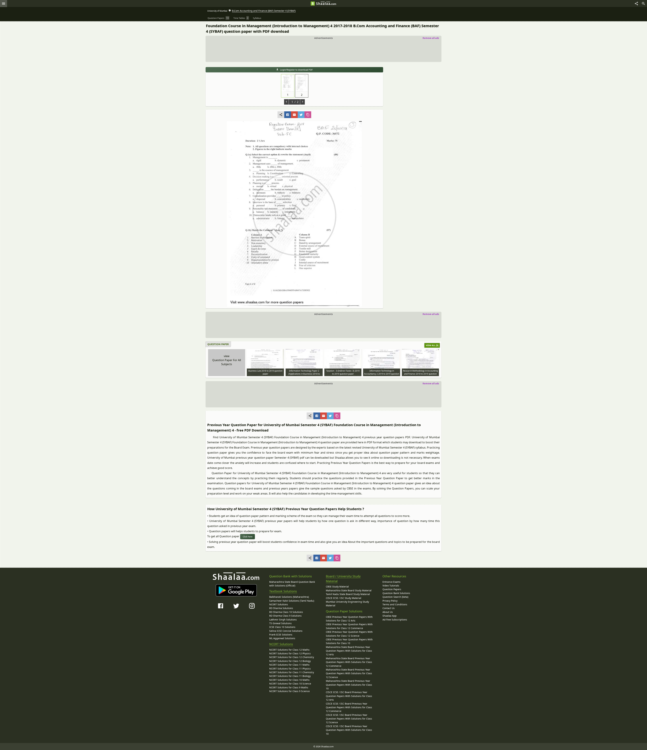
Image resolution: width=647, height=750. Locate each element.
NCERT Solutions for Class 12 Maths (289, 649)
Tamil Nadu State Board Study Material (348, 594)
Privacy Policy (389, 600)
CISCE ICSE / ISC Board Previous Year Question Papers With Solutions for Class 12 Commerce (349, 707)
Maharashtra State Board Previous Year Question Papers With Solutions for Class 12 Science (349, 673)
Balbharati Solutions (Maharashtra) (289, 596)
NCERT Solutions (278, 604)
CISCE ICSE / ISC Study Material (343, 598)
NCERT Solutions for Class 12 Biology (290, 661)
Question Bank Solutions (396, 593)
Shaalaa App (389, 615)
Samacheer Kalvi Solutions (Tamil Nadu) (291, 600)
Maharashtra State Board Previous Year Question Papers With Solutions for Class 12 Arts (349, 650)
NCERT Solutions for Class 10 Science (290, 683)
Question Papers (391, 589)
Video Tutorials (390, 585)
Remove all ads (431, 38)
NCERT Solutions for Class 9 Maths (288, 687)
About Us (387, 612)
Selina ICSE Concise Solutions (285, 630)
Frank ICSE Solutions (280, 634)
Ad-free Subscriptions (394, 619)
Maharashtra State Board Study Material (349, 590)
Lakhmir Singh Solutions (283, 619)
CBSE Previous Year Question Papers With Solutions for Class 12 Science (349, 633)
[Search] (643, 3)
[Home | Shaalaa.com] (313, 4)
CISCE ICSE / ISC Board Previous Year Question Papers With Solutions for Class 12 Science (349, 718)
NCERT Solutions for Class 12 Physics (290, 653)
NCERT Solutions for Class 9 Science (289, 691)
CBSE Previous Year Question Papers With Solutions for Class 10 (349, 641)
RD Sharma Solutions (281, 608)
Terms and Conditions (394, 604)
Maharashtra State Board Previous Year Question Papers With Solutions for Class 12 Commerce (349, 662)
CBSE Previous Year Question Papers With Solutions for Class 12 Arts (349, 618)
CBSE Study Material (337, 586)
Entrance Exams (391, 581)
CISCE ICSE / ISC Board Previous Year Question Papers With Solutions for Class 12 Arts (349, 696)
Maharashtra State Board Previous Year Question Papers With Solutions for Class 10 (349, 684)
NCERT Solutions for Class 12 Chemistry (291, 657)
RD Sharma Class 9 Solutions (285, 615)
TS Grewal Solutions (280, 623)
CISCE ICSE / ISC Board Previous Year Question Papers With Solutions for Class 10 (349, 730)
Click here (247, 536)
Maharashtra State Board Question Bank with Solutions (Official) (292, 583)
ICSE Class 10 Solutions (282, 627)
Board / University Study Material (343, 578)
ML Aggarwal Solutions (282, 638)
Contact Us (388, 608)
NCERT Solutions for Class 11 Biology (290, 676)
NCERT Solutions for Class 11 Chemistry (291, 672)
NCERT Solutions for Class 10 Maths (289, 679)
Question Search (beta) (395, 596)
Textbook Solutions (283, 591)
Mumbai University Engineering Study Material (347, 603)
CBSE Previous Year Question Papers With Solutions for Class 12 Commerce (349, 626)
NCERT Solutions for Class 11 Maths (289, 664)
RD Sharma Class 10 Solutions (286, 612)
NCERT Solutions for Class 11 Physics (290, 668)
